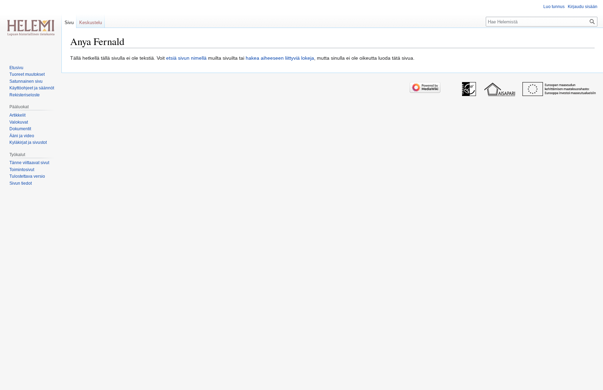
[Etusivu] (31, 28)
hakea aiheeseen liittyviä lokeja (280, 58)
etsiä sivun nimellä (186, 58)
